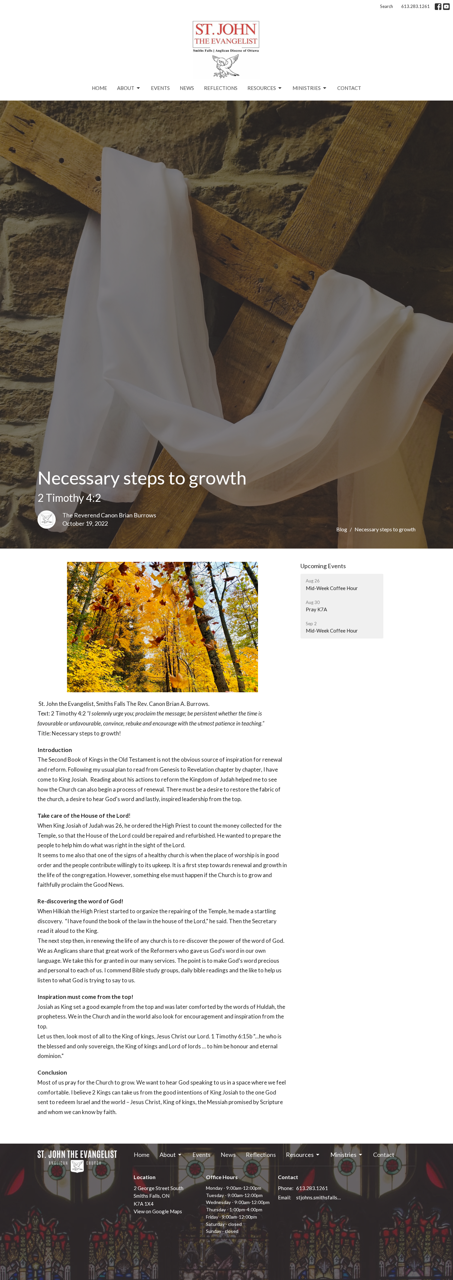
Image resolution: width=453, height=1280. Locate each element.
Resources (261, 88)
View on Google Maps (158, 1211)
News (187, 88)
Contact (349, 88)
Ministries (306, 88)
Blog (341, 529)
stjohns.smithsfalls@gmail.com (320, 1197)
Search (386, 6)
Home (99, 88)
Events (160, 88)
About (125, 88)
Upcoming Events (323, 565)
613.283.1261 (415, 6)
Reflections (220, 88)
